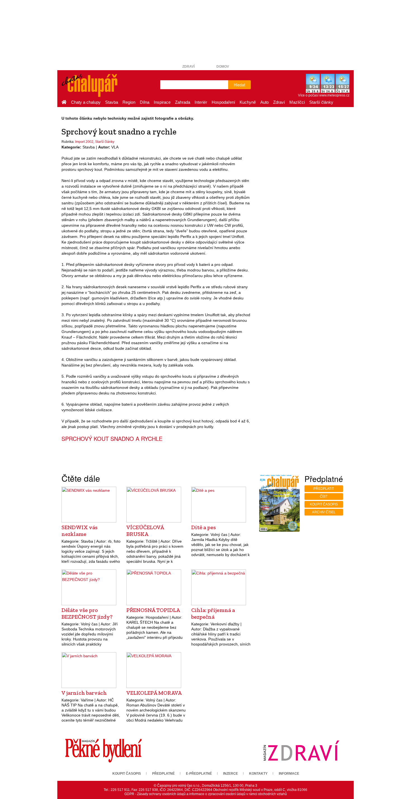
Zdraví (188, 66)
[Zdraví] (301, 750)
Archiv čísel (324, 512)
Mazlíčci (297, 102)
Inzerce (230, 774)
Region (128, 102)
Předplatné (163, 774)
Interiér (201, 102)
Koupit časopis (324, 504)
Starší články (321, 102)
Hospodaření (223, 102)
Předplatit (323, 489)
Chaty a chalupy (86, 102)
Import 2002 (84, 142)
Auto (264, 102)
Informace (289, 774)
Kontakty (258, 774)
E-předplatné (199, 774)
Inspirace (162, 102)
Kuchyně (248, 102)
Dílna (144, 102)
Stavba (111, 102)
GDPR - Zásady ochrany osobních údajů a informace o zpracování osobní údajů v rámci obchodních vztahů (205, 794)
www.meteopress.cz (334, 95)
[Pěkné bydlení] (103, 750)
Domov (222, 66)
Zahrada (182, 102)
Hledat (239, 85)
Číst (323, 496)
